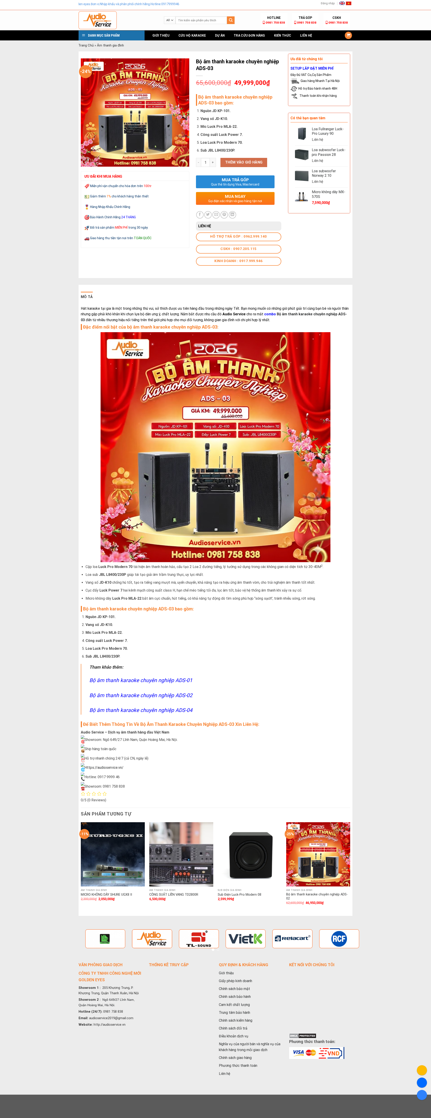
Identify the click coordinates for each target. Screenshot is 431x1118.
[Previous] (81, 867)
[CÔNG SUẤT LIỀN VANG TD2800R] (181, 854)
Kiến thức (282, 35)
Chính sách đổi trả (233, 1028)
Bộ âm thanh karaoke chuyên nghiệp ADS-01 (140, 680)
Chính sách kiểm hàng (235, 1020)
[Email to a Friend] (216, 215)
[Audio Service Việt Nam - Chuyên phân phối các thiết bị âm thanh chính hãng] (118, 20)
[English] (342, 3)
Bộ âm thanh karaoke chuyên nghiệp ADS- (305, 314)
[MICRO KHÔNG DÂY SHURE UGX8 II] (113, 854)
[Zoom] (86, 161)
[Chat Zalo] (422, 1095)
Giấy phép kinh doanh (235, 981)
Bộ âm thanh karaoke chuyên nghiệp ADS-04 (140, 710)
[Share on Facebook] (200, 215)
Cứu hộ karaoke (192, 35)
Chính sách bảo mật (234, 989)
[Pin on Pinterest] (224, 215)
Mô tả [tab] (87, 297)
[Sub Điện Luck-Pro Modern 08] (250, 854)
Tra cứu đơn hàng (249, 35)
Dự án (220, 35)
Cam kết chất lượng (234, 1005)
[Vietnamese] (348, 3)
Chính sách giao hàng (235, 1058)
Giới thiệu (160, 35)
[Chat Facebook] (422, 1083)
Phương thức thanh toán (238, 1065)
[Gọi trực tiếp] (422, 1070)
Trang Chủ (86, 45)
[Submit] (231, 20)
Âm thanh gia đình (110, 45)
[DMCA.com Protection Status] (302, 1035)
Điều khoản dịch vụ (233, 1036)
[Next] (350, 867)
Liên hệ (306, 35)
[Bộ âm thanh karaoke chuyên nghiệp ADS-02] (318, 854)
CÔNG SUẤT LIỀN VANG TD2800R (173, 895)
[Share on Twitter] (208, 215)
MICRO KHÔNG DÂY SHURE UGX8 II (106, 895)
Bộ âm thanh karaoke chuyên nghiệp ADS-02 (140, 695)
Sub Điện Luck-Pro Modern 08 (239, 895)
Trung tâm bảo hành (234, 1012)
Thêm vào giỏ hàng (244, 162)
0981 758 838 (275, 22)
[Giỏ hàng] (348, 35)
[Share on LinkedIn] (232, 215)
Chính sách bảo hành (235, 996)
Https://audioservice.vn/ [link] (103, 767)
